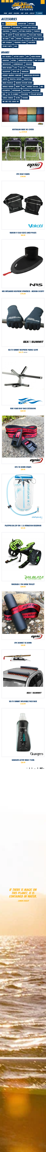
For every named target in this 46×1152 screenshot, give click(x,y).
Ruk (4, 94)
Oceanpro (6, 90)
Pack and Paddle (35, 35)
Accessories (11, 24)
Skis (12, 39)
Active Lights (19, 57)
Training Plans (20, 42)
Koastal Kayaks (16, 79)
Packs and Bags (21, 35)
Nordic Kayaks (32, 87)
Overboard (16, 90)
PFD (4, 35)
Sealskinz (24, 94)
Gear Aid (16, 72)
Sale (15, 46)
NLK (23, 87)
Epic (15, 68)
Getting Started (25, 31)
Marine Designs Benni (24, 83)
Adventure (22, 24)
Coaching (6, 31)
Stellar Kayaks (36, 94)
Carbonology (18, 64)
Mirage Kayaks (8, 87)
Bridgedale (7, 64)
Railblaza (35, 90)
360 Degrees (7, 57)
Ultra (18, 98)
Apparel (31, 24)
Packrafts (28, 39)
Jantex (5, 79)
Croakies (29, 64)
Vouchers (32, 42)
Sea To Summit (13, 94)
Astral (13, 60)
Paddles (37, 31)
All (3, 24)
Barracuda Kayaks (26, 60)
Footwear (16, 27)
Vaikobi (25, 98)
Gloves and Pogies (29, 27)
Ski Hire (6, 39)
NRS (42, 87)
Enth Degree (7, 68)
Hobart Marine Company (12, 75)
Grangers (25, 72)
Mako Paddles (8, 83)
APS (27, 57)
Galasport (6, 72)
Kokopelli (28, 79)
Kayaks (19, 39)
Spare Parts (7, 46)
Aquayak (6, 60)
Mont (18, 87)
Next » (42, 768)
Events (14, 31)
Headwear (6, 27)
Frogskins (31, 68)
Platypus (26, 90)
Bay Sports (39, 60)
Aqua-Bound (36, 57)
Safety (10, 35)
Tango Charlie (8, 98)
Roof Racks (38, 39)
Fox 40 (22, 68)
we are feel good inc (11, 102)
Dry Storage (7, 42)
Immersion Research (31, 75)
